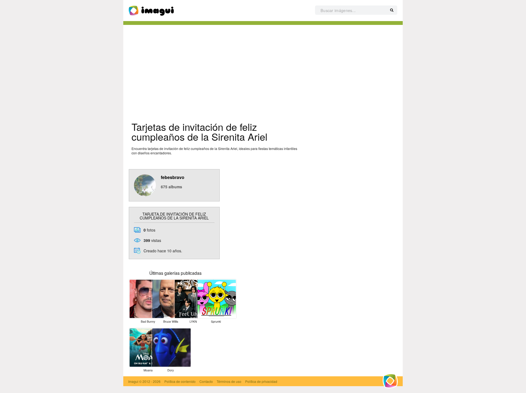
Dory (170, 370)
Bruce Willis (170, 321)
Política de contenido (180, 381)
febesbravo (172, 177)
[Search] (391, 10)
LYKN (193, 321)
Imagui (133, 381)
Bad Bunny (148, 321)
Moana (148, 370)
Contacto (206, 381)
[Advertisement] (263, 71)
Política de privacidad (261, 381)
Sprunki (216, 321)
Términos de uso (229, 381)
